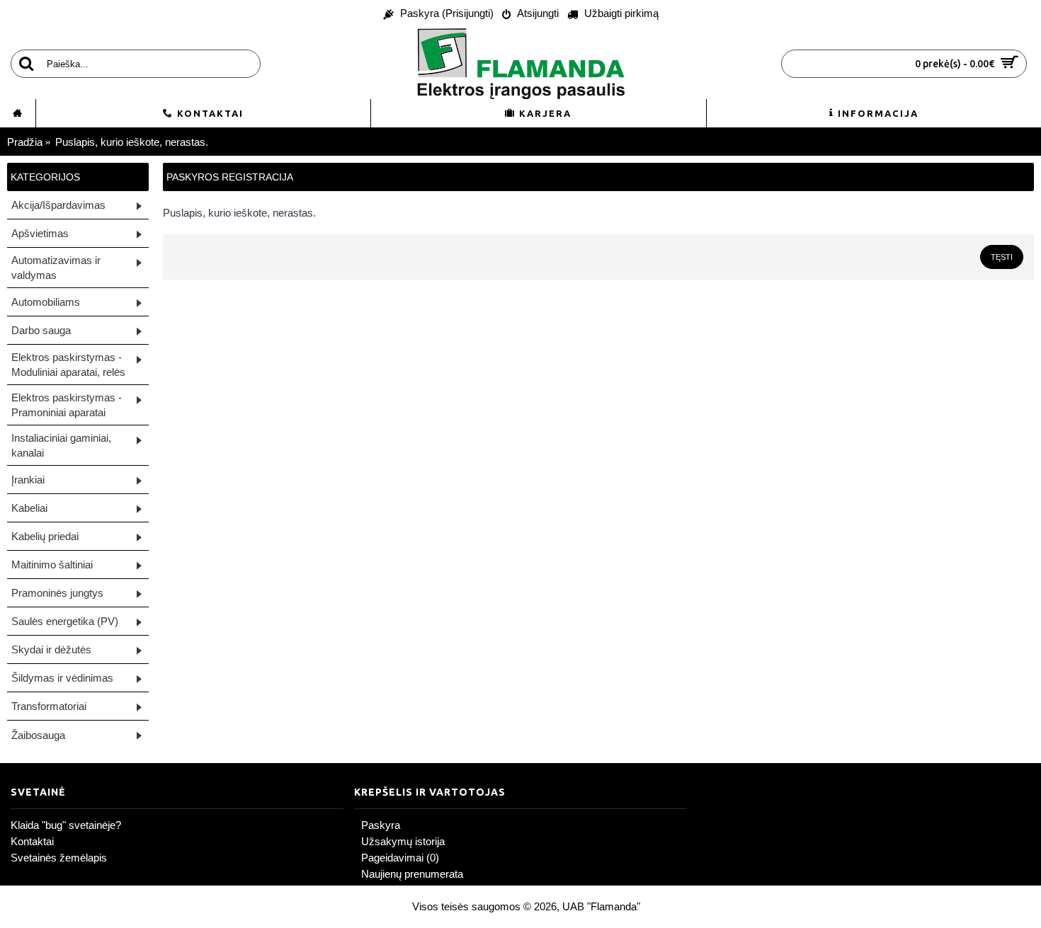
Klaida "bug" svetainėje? (66, 825)
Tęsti (1002, 257)
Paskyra (380, 825)
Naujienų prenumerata (412, 874)
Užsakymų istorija (403, 841)
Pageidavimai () (400, 858)
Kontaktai (32, 841)
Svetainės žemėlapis (59, 858)
